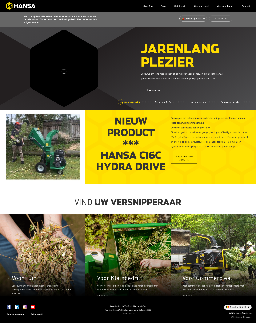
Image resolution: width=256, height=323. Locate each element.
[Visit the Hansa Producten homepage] (21, 6)
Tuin (163, 6)
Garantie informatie (15, 314)
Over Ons (148, 6)
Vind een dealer (225, 6)
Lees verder (154, 90)
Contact (246, 6)
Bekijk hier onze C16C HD (184, 157)
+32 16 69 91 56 (220, 18)
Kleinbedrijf (180, 6)
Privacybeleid (37, 314)
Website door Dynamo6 (241, 317)
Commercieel (201, 6)
